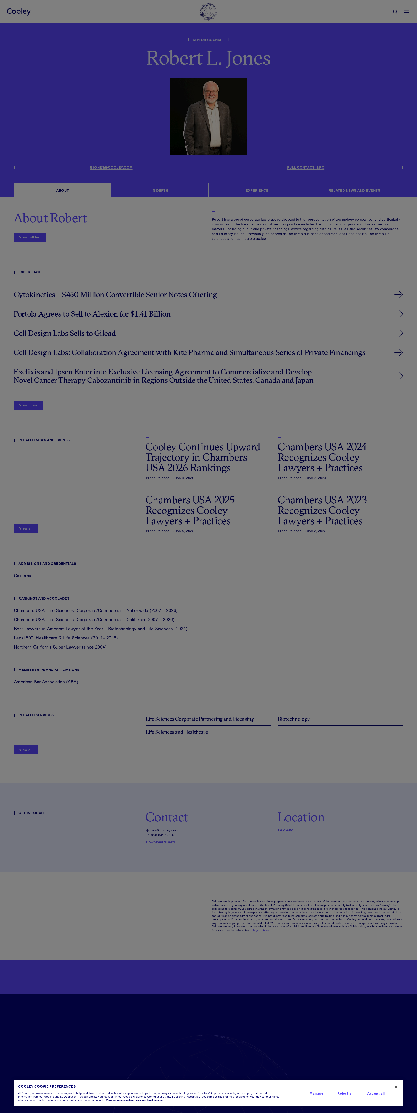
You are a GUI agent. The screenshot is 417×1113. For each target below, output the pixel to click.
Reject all (345, 1093)
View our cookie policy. (120, 1099)
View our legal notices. (149, 1099)
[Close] (396, 1087)
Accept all (376, 1093)
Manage (316, 1093)
